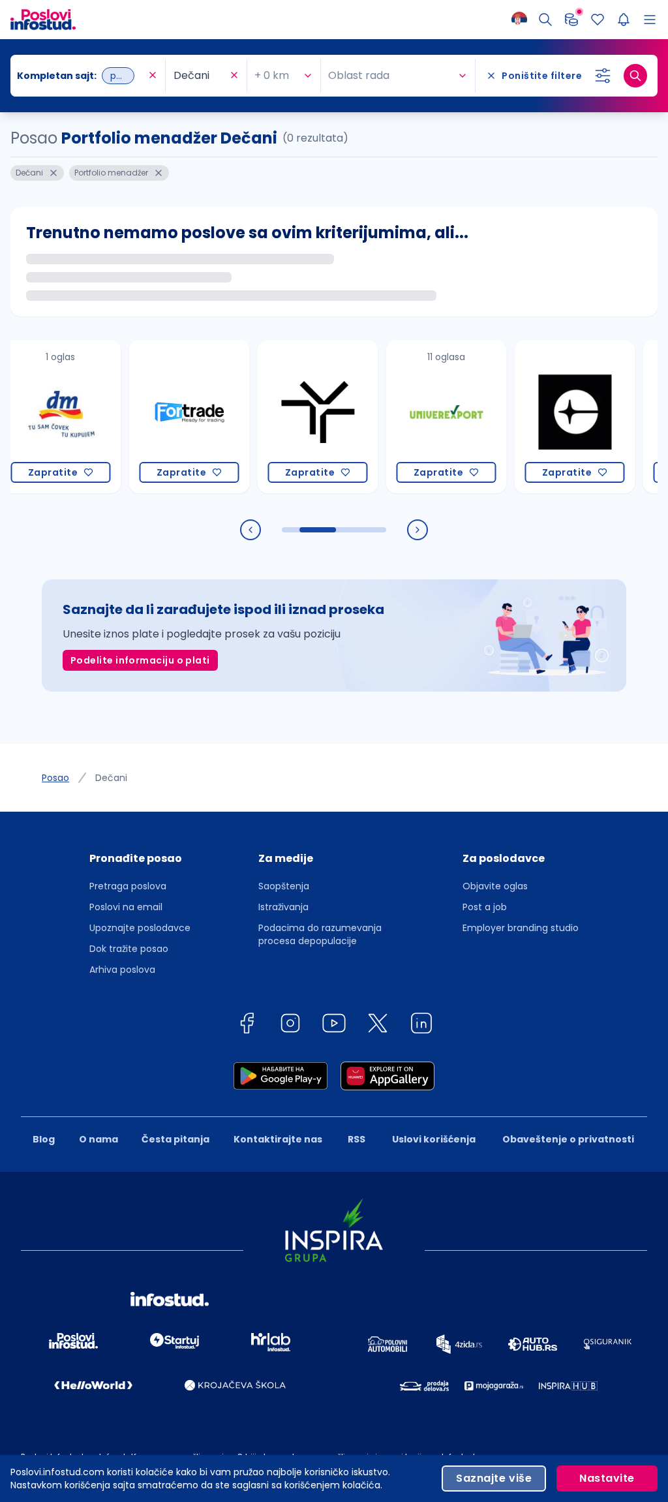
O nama (98, 1139)
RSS (356, 1139)
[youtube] (334, 1025)
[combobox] (81, 75)
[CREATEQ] (550, 416)
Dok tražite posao (128, 948)
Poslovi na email (125, 906)
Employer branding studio (521, 927)
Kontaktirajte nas (278, 1139)
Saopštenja (283, 886)
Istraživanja (283, 906)
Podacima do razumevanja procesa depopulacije (320, 934)
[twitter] (378, 1025)
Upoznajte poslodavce (139, 927)
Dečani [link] (111, 777)
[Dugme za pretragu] (635, 75)
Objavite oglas (495, 886)
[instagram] (290, 1025)
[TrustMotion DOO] (293, 416)
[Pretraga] (545, 19)
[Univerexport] (421, 416)
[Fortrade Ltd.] (164, 416)
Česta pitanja (175, 1139)
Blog (44, 1139)
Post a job (485, 906)
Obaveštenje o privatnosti (568, 1139)
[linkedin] (421, 1025)
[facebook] (247, 1025)
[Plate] (571, 19)
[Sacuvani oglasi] (597, 19)
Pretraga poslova (127, 886)
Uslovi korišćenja (434, 1139)
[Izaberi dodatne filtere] (602, 75)
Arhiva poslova (122, 969)
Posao (55, 777)
